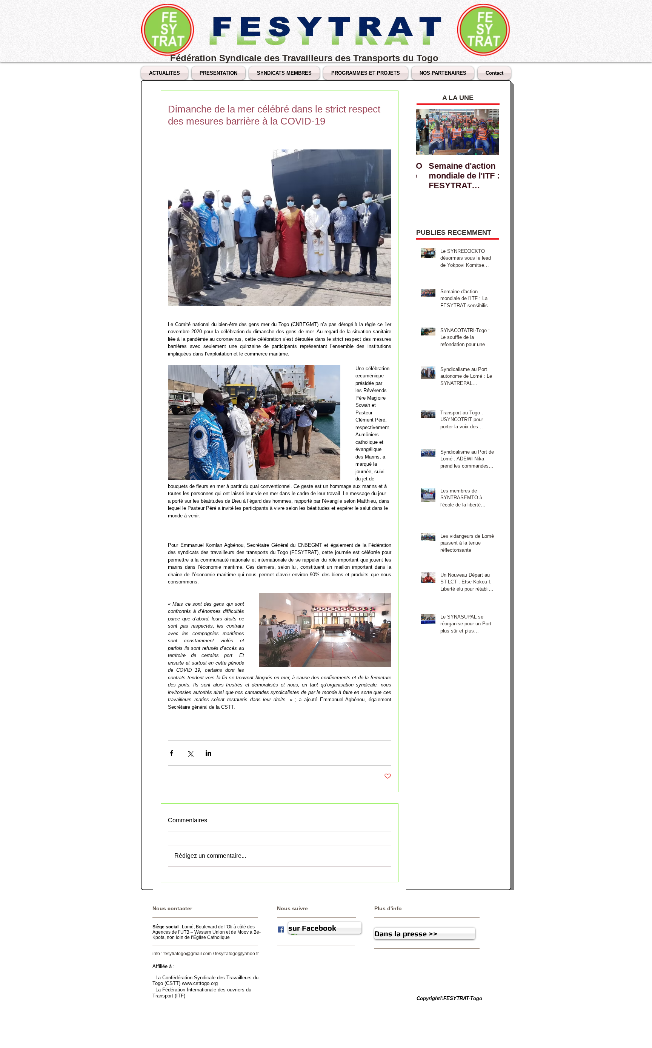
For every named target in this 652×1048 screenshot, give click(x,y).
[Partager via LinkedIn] (208, 753)
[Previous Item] (428, 132)
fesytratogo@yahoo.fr (237, 953)
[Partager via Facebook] (171, 753)
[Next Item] (487, 132)
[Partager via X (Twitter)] (190, 753)
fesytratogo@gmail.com (187, 953)
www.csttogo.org (200, 983)
